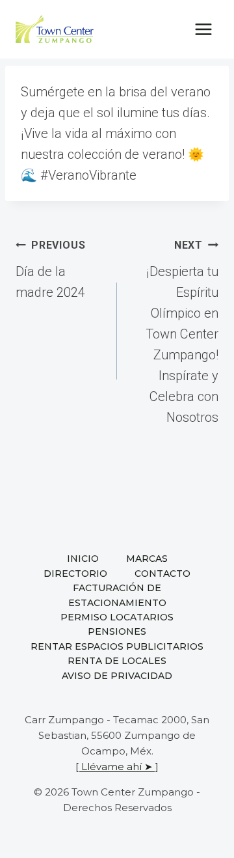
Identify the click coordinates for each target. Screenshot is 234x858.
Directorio (75, 573)
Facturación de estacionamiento (117, 595)
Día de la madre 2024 (50, 269)
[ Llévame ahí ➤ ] (117, 766)
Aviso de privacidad (117, 676)
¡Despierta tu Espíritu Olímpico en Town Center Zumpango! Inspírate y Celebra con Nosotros (182, 332)
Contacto (162, 573)
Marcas (147, 558)
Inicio (83, 558)
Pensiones (117, 631)
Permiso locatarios (117, 617)
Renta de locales (117, 661)
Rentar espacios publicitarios (117, 646)
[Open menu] (203, 29)
